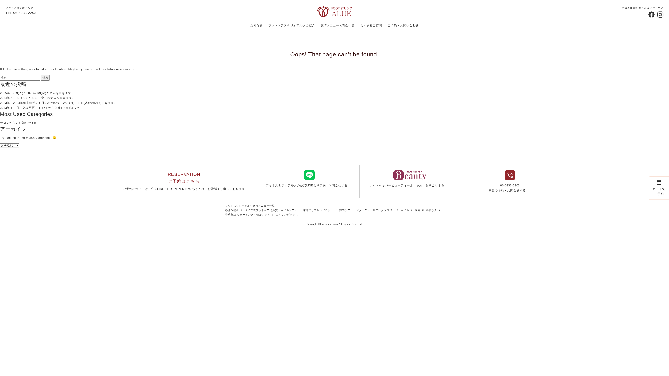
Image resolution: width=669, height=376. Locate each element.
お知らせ (256, 25)
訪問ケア (344, 210)
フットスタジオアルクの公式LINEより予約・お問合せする (307, 185)
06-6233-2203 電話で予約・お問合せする (507, 188)
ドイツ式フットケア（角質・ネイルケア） (271, 210)
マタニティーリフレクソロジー (375, 210)
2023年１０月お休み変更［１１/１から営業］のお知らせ (39, 107)
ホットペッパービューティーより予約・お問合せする (407, 185)
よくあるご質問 (371, 25)
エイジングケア (285, 214)
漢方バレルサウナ (426, 210)
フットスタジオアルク (19, 7)
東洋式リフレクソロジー (318, 210)
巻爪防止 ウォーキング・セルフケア (247, 214)
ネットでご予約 (659, 187)
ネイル (405, 210)
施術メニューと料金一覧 (338, 25)
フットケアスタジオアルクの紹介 (291, 25)
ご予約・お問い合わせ (403, 25)
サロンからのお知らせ (15, 122)
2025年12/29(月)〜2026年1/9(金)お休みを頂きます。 (37, 93)
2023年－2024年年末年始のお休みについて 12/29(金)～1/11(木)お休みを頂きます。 (58, 103)
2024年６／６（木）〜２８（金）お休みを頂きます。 (37, 98)
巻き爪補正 (232, 210)
